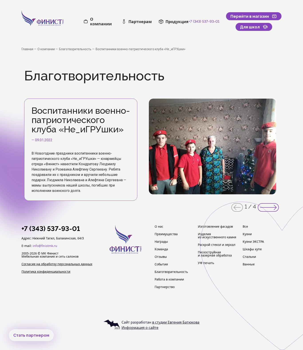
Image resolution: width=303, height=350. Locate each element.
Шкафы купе (252, 249)
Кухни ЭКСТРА (253, 241)
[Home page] (52, 21)
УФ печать (206, 262)
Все (245, 226)
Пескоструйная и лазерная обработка (215, 254)
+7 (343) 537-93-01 (204, 21)
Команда (161, 249)
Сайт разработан (160, 322)
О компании (46, 49)
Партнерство (165, 286)
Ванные (249, 264)
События (161, 264)
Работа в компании (169, 279)
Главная (28, 49)
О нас (159, 226)
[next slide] (268, 207)
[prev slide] (237, 207)
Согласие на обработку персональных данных (57, 264)
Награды (161, 241)
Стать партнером (31, 335)
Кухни (247, 234)
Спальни (249, 256)
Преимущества (166, 234)
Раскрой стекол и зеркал (216, 244)
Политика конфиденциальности (46, 271)
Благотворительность (75, 49)
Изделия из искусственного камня (217, 236)
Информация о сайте (140, 327)
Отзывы (161, 256)
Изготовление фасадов (215, 226)
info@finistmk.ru (45, 246)
